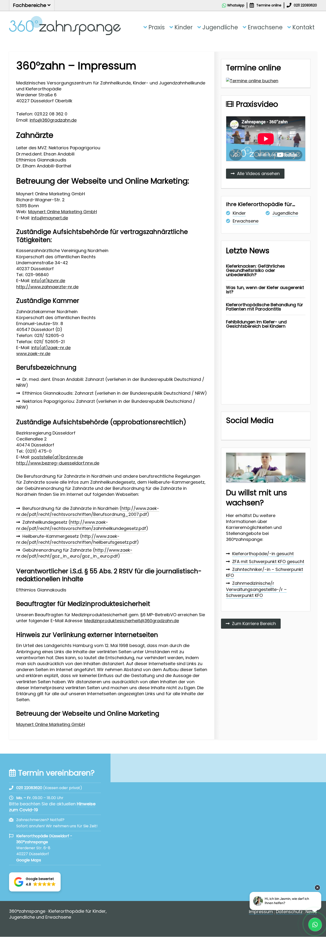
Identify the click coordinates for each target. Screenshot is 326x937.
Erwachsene (265, 27)
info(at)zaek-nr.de (51, 348)
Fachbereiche (30, 5)
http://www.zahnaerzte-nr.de (47, 287)
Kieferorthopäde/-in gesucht (263, 554)
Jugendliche (220, 27)
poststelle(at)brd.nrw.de (57, 457)
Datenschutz (289, 912)
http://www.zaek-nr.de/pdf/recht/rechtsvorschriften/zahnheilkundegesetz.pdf (81, 525)
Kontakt (303, 27)
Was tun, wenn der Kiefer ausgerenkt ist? (265, 290)
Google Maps (28, 860)
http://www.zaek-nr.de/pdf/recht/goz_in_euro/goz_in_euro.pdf (74, 553)
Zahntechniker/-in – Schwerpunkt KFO (264, 572)
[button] (35, 881)
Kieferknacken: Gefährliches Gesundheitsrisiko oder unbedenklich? (255, 270)
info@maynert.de (49, 218)
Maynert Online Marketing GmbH (62, 212)
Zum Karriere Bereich (254, 623)
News (311, 912)
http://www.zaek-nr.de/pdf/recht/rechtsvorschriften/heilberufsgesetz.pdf (76, 539)
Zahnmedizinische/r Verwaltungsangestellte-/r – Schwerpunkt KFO (256, 589)
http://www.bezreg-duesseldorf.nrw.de (57, 463)
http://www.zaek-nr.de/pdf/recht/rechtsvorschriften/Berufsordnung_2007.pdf (87, 511)
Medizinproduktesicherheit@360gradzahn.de (131, 621)
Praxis (156, 27)
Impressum (261, 912)
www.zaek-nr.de (33, 354)
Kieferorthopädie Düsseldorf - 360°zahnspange (44, 839)
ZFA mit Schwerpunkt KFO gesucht (268, 561)
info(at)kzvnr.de (48, 281)
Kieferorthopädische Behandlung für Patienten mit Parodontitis (264, 307)
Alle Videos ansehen (258, 173)
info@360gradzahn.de (53, 120)
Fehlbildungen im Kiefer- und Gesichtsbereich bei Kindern (256, 324)
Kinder (183, 27)
